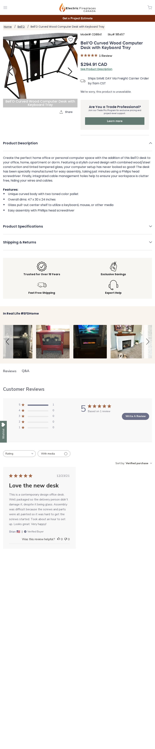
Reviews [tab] (9, 371)
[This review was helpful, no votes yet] (58, 539)
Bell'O (21, 27)
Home (8, 27)
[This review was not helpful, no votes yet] (65, 539)
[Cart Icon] (149, 7)
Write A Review (136, 416)
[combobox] (19, 453)
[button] (77, 146)
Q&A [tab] (25, 371)
